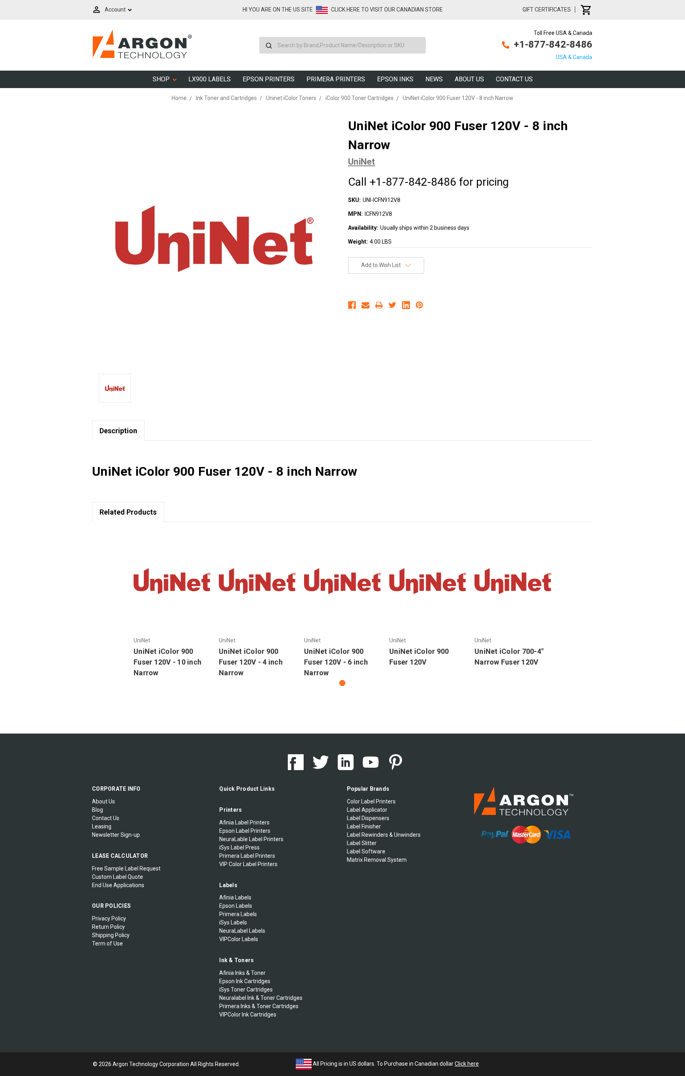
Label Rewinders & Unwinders (384, 835)
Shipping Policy (111, 935)
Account (115, 9)
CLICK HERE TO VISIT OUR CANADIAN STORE (387, 9)
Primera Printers (335, 79)
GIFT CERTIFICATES (546, 9)
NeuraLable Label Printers (251, 839)
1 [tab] (342, 683)
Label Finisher (364, 826)
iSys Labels (233, 922)
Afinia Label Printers (244, 822)
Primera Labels (238, 914)
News (434, 79)
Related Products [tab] (128, 512)
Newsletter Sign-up (116, 835)
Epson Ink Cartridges (244, 981)
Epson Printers (269, 79)
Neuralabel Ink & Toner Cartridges (260, 998)
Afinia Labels (235, 897)
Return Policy (108, 927)
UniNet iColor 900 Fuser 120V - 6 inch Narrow (336, 662)
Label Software (366, 851)
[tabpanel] (172, 605)
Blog (97, 810)
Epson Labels (235, 906)
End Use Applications (118, 885)
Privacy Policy (109, 918)
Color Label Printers (371, 801)
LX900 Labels (209, 79)
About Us (469, 79)
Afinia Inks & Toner (242, 973)
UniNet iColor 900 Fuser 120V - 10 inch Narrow (167, 662)
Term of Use (107, 943)
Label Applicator (367, 810)
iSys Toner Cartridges (246, 989)
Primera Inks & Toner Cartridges (258, 1006)
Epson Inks (395, 79)
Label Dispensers (368, 818)
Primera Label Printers (247, 856)
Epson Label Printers (244, 831)
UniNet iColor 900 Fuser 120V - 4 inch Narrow (251, 662)
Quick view (172, 581)
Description (118, 431)
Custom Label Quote (117, 877)
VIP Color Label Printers (248, 864)
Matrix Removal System (377, 860)
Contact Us (514, 79)
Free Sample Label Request (126, 868)
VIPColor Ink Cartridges (247, 1014)
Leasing (101, 826)
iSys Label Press (239, 847)
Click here (467, 1064)
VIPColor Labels (238, 939)
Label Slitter (362, 843)
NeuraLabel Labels (242, 931)
